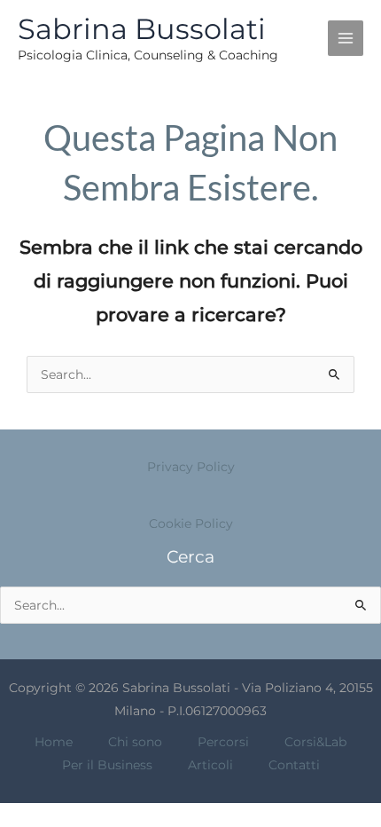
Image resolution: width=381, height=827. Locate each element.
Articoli (210, 765)
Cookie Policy (191, 523)
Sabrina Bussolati (142, 29)
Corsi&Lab (315, 742)
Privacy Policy (191, 467)
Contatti (294, 765)
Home (54, 742)
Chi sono (135, 742)
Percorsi (223, 742)
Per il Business (107, 765)
